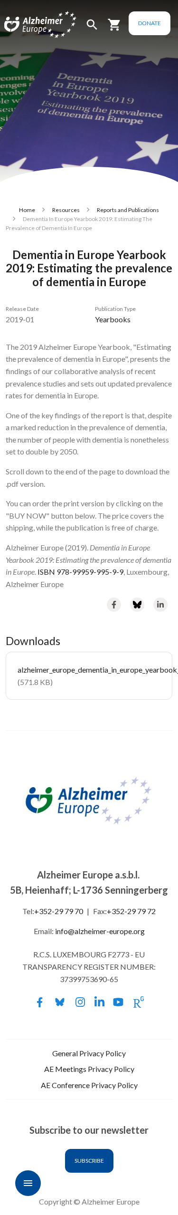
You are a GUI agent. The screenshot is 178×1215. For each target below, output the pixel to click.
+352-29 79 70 (58, 911)
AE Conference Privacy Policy (89, 1085)
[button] (92, 28)
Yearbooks (113, 319)
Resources (66, 209)
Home (27, 209)
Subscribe (89, 1160)
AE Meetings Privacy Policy (89, 1068)
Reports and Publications (128, 209)
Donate (149, 23)
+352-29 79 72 (131, 911)
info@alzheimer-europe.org (100, 930)
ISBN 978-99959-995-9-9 (80, 571)
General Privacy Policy (89, 1053)
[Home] (29, 25)
